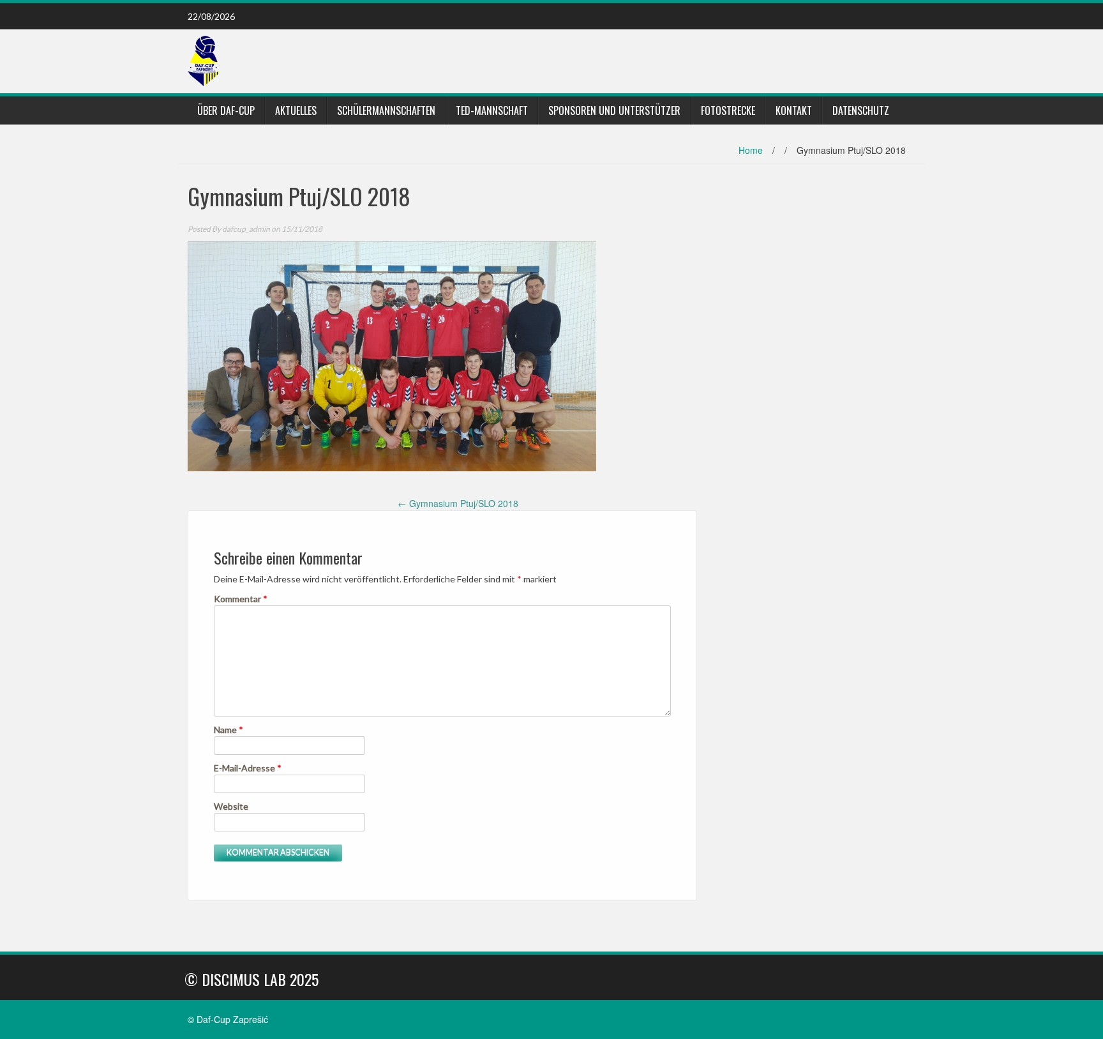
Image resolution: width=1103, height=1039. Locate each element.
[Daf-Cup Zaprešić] (204, 60)
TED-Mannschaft (492, 110)
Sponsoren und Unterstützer (614, 110)
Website (231, 806)
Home (751, 150)
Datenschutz (860, 110)
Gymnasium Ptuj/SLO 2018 (458, 503)
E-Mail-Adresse (247, 767)
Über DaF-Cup (226, 110)
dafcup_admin (246, 229)
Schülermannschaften (386, 110)
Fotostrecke (728, 110)
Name (228, 729)
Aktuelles (296, 110)
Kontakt (794, 110)
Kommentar (240, 598)
